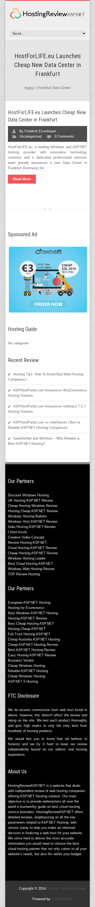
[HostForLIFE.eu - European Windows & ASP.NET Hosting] (48, 312)
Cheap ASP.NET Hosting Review (33, 645)
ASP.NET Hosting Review (66, 888)
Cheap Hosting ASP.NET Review (33, 553)
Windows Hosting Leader (27, 558)
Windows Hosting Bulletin (27, 516)
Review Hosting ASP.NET (27, 543)
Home (29, 88)
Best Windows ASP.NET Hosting (33, 613)
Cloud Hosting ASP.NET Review (32, 548)
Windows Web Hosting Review (31, 569)
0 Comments (64, 136)
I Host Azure (17, 532)
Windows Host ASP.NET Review (32, 521)
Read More (22, 179)
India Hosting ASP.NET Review (31, 527)
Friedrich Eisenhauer (40, 131)
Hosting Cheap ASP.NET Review (33, 511)
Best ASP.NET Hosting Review (31, 650)
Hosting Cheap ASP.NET (27, 629)
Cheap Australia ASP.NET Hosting (34, 639)
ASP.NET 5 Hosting (23, 681)
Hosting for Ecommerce (26, 608)
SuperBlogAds (62, 899)
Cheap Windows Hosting (26, 666)
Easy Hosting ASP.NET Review (32, 655)
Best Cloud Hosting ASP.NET (30, 564)
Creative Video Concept (26, 537)
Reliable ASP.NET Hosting (28, 671)
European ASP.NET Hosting (29, 602)
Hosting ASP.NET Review (27, 618)
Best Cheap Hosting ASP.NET (31, 624)
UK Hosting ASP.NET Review (30, 500)
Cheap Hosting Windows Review (32, 506)
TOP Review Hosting (24, 574)
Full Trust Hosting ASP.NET (29, 634)
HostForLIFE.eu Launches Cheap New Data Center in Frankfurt (47, 116)
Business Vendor (21, 660)
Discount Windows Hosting (28, 495)
